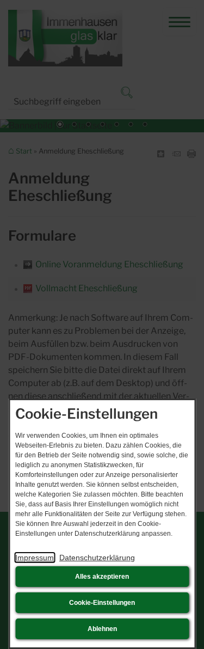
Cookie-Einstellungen (102, 603)
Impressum (34, 557)
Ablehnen (102, 629)
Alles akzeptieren (102, 576)
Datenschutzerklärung (97, 557)
